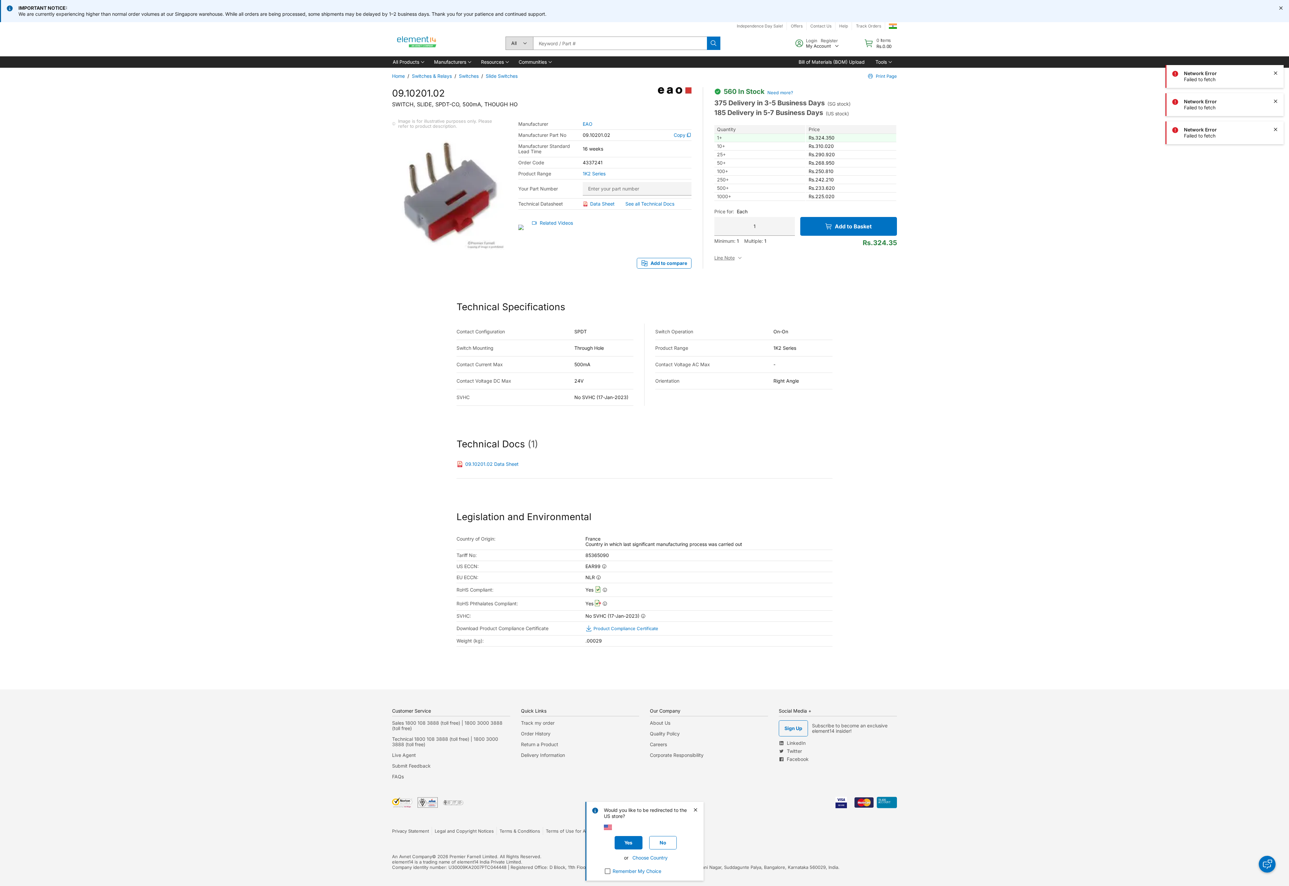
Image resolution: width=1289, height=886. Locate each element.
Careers (658, 744)
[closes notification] (1281, 8)
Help (843, 26)
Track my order (538, 723)
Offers (797, 26)
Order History (536, 733)
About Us (660, 723)
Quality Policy (665, 733)
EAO (587, 124)
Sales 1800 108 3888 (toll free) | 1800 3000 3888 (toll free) (447, 725)
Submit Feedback (411, 766)
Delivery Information (543, 755)
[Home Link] (417, 43)
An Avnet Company (412, 856)
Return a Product (539, 744)
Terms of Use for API (567, 831)
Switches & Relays (432, 76)
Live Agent (404, 755)
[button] (408, 62)
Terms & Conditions (519, 831)
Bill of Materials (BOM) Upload (832, 62)
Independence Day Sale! (760, 26)
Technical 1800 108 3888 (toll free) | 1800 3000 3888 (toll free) (445, 741)
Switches (469, 76)
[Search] (713, 43)
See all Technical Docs (649, 204)
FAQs (398, 776)
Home (398, 76)
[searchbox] (620, 43)
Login (811, 40)
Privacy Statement (410, 831)
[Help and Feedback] (1267, 864)
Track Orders (868, 26)
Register (829, 40)
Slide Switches (502, 76)
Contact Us (820, 26)
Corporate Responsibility (677, 755)
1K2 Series (594, 173)
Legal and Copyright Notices (464, 831)
